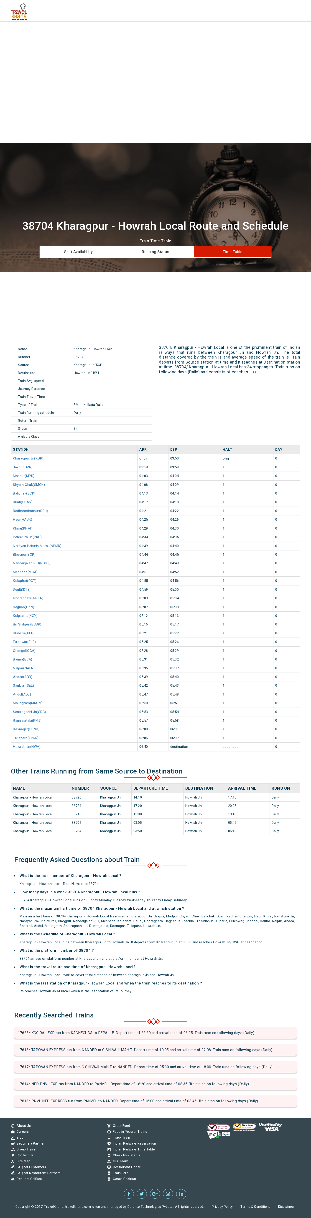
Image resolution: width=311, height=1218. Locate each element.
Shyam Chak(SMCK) (29, 485)
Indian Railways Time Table (133, 1149)
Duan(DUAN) (23, 502)
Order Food (120, 1126)
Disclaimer (286, 1206)
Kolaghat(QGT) (25, 581)
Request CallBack (28, 1179)
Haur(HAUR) (22, 519)
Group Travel (25, 1149)
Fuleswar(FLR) (24, 642)
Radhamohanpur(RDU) (30, 511)
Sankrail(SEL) (23, 685)
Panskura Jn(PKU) (27, 537)
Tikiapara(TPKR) (26, 738)
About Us (22, 1126)
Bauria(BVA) (22, 659)
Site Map (22, 1161)
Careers (21, 1131)
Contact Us (23, 1155)
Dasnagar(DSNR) (26, 729)
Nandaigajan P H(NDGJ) (32, 563)
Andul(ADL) (22, 694)
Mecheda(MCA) (25, 572)
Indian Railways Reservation (133, 1143)
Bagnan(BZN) (23, 607)
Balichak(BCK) (24, 493)
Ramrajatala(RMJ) (27, 720)
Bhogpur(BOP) (24, 554)
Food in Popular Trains (129, 1131)
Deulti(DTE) (22, 590)
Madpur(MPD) (24, 476)
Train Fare (119, 1173)
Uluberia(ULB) (24, 633)
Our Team (119, 1161)
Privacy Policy (222, 1206)
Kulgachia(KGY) (25, 616)
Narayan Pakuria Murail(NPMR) (37, 546)
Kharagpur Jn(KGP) (28, 458)
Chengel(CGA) (24, 651)
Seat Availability (78, 251)
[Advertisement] (136, 32)
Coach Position (123, 1179)
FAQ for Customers (30, 1167)
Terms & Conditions (255, 1206)
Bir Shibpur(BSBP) (27, 624)
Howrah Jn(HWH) (27, 747)
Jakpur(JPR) (23, 467)
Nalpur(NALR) (24, 668)
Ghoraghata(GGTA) (28, 598)
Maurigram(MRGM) (28, 703)
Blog (18, 1137)
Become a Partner (29, 1143)
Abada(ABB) (22, 677)
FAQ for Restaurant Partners (37, 1173)
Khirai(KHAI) (22, 528)
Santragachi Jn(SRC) (29, 712)
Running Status (155, 251)
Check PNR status (125, 1155)
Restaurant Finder (126, 1167)
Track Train (120, 1137)
